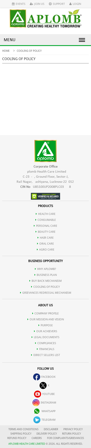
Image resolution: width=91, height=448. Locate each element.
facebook (48, 376)
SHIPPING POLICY (21, 433)
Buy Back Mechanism (47, 280)
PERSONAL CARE (46, 225)
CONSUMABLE (47, 219)
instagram (48, 402)
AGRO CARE (46, 249)
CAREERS (37, 438)
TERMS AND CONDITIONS (23, 429)
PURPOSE (47, 325)
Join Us (39, 4)
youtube (48, 394)
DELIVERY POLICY (46, 433)
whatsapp (48, 411)
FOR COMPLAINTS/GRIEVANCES (65, 438)
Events (20, 4)
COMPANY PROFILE (46, 313)
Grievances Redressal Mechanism (46, 292)
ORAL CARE (46, 243)
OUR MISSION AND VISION (47, 319)
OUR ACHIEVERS (46, 331)
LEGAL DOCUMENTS (46, 337)
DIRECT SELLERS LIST (46, 355)
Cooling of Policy (46, 286)
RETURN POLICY (71, 433)
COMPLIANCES (46, 343)
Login (77, 4)
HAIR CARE (47, 237)
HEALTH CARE (46, 214)
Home (5, 50)
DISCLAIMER (51, 429)
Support (59, 4)
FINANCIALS (46, 349)
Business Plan (47, 275)
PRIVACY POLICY (73, 429)
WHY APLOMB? (46, 269)
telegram (48, 419)
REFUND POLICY (16, 438)
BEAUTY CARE (46, 231)
